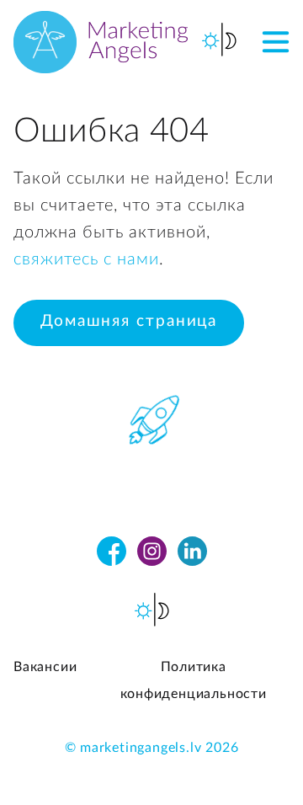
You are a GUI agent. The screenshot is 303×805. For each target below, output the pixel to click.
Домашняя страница (128, 321)
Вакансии (45, 667)
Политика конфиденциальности (193, 680)
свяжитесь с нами (86, 259)
